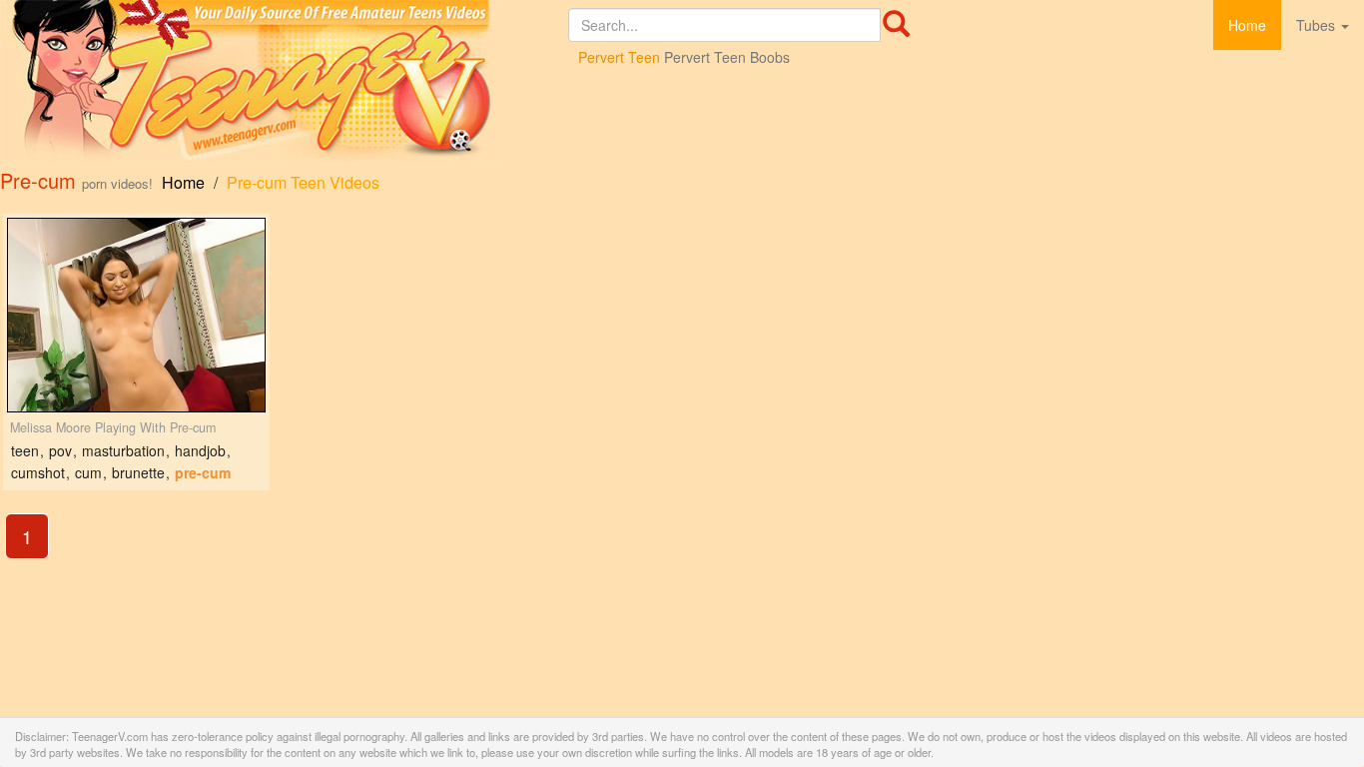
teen (25, 450)
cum (88, 472)
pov (60, 450)
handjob (200, 450)
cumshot (38, 472)
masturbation (123, 450)
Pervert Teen (619, 57)
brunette (138, 472)
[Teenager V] (284, 82)
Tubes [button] (1317, 25)
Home (1247, 25)
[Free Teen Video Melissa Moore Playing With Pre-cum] (136, 315)
